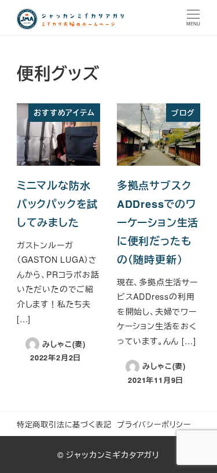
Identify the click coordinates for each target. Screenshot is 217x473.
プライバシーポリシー (154, 424)
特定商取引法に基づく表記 (64, 424)
